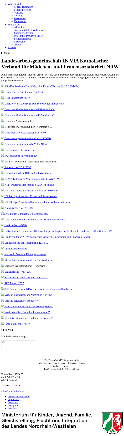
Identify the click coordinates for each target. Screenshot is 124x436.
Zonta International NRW (17, 323)
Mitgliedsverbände (23, 6)
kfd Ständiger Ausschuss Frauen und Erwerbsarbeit (30, 196)
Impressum (13, 399)
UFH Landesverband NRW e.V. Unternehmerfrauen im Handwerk (38, 289)
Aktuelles (19, 27)
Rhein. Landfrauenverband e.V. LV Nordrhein (28, 260)
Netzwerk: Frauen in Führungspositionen (25, 254)
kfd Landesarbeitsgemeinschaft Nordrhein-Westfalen (31, 190)
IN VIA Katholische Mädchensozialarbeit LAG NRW (32, 179)
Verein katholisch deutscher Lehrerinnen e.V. (27, 312)
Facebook (13, 402)
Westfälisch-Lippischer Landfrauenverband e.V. (28, 318)
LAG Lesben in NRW (15, 225)
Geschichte (20, 18)
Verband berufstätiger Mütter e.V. (21, 300)
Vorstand (18, 12)
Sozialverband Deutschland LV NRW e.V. (26, 277)
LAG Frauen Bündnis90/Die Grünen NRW (26, 213)
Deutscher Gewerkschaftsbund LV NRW (25, 132)
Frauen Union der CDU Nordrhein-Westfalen (27, 173)
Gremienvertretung (23, 33)
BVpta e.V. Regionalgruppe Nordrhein (24, 92)
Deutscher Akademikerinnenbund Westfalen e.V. (29, 115)
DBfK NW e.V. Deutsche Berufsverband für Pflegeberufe (34, 103)
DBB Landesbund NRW (17, 97)
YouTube (12, 408)
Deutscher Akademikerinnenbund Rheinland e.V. (29, 109)
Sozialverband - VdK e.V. (17, 271)
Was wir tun (14, 24)
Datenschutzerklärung (19, 396)
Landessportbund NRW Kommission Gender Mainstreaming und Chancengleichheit (47, 237)
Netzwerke (19, 41)
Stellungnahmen (22, 38)
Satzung (18, 15)
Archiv (17, 44)
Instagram (13, 405)
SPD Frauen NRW (14, 283)
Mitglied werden (22, 9)
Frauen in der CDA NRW (17, 167)
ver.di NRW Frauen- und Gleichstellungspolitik (28, 306)
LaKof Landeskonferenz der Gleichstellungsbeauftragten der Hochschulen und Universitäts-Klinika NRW (58, 231)
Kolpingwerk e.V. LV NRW (18, 208)
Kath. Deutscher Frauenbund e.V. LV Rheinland (29, 184)
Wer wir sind (14, 4)
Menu (7, 53)
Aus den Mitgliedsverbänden (29, 30)
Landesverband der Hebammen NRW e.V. (26, 242)
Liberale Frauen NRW (15, 248)
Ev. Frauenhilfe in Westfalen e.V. (21, 155)
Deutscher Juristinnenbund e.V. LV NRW (25, 144)
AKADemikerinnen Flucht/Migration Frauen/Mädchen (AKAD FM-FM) (41, 86)
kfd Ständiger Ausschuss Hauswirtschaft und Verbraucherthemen (37, 202)
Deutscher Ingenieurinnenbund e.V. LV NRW (27, 138)
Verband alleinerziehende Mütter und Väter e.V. (28, 295)
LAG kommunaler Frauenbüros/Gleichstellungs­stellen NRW (35, 219)
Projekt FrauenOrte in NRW (28, 35)
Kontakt (12, 47)
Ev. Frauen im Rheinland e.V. (19, 150)
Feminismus (20, 21)
